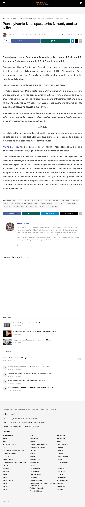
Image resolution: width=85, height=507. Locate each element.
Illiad (31, 435)
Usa (48, 206)
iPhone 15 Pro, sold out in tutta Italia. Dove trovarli (30, 323)
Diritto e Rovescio (9, 459)
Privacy (47, 409)
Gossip (5, 477)
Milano (32, 453)
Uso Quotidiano (62, 480)
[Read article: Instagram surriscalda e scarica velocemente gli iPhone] (7, 342)
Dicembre (75, 200)
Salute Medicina (62, 444)
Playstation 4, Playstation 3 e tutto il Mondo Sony (42, 484)
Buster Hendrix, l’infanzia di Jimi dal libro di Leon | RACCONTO (29, 367)
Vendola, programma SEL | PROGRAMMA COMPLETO (26, 380)
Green (5, 483)
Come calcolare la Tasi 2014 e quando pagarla (19, 358)
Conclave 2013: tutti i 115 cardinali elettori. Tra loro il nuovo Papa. (30, 373)
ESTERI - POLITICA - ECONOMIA (17, 18)
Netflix (32, 465)
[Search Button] (81, 3)
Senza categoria (62, 456)
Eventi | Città (7, 465)
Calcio (5, 447)
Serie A (59, 459)
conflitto (40, 200)
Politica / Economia (36, 488)
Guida (5, 486)
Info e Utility (34, 438)
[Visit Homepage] (42, 3)
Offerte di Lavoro (36, 474)
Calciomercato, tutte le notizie (13, 450)
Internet (32, 441)
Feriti (24, 203)
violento (55, 206)
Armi (33, 200)
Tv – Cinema (61, 477)
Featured (6, 471)
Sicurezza (24, 206)
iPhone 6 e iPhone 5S (37, 447)
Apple (5, 438)
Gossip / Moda (8, 480)
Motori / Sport (35, 459)
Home (4, 18)
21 (14, 200)
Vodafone (60, 489)
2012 (9, 200)
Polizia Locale (71, 203)
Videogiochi (61, 486)
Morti (43, 203)
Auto (4, 441)
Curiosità (6, 456)
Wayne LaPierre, (11, 146)
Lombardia (33, 450)
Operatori (33, 477)
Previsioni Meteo (36, 491)
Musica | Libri (34, 462)
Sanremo (60, 450)
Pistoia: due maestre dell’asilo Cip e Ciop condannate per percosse (30, 387)
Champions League (9, 453)
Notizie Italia (34, 471)
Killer (37, 203)
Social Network (62, 462)
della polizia (65, 200)
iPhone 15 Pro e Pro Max (38, 444)
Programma (7, 206)
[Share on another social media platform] (80, 41)
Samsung (60, 447)
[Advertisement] (42, 10)
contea (48, 200)
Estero (17, 203)
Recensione (61, 435)
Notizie (49, 203)
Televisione (61, 471)
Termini (53, 409)
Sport (59, 465)
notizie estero (59, 203)
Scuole (16, 206)
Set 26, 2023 (17, 334)
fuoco (30, 203)
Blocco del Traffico (9, 444)
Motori (32, 456)
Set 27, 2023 (17, 325)
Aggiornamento (8, 435)
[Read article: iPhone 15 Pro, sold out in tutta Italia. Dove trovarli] (7, 325)
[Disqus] (42, 287)
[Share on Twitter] (76, 41)
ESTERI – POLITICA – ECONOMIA (14, 462)
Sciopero (60, 453)
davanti (55, 200)
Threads (60, 474)
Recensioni (61, 438)
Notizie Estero (32, 18)
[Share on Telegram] (72, 41)
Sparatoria (33, 206)
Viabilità (60, 483)
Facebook (6, 468)
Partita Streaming (36, 480)
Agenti (27, 200)
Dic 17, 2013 (25, 35)
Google (5, 474)
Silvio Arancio (13, 35)
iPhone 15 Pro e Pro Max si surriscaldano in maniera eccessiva (34, 331)
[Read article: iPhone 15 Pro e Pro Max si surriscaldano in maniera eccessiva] (7, 334)
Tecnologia (60, 468)
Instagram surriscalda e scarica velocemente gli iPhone (32, 340)
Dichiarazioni (8, 203)
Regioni (59, 441)
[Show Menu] (4, 3)
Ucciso (42, 206)
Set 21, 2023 (17, 342)
